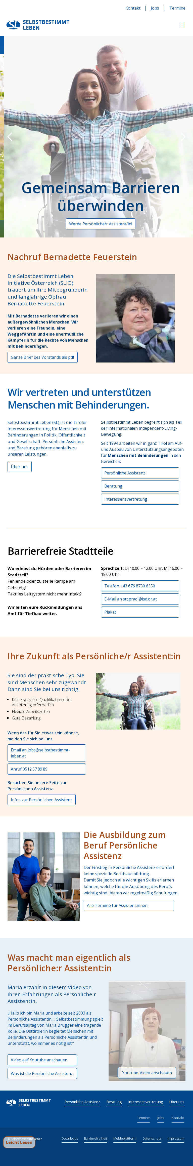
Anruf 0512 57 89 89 (29, 769)
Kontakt (132, 8)
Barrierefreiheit (95, 1138)
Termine (177, 8)
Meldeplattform (124, 1138)
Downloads (70, 1138)
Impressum (176, 1138)
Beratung (113, 486)
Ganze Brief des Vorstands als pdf (42, 357)
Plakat (110, 612)
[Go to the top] (184, 1142)
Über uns (19, 466)
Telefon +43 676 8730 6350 (129, 586)
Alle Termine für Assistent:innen (117, 905)
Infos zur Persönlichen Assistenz (41, 799)
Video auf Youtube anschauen (39, 1060)
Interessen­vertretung (145, 1101)
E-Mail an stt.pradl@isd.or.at (130, 599)
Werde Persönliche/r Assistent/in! (96, 224)
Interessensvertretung (125, 499)
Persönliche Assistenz (124, 473)
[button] (182, 25)
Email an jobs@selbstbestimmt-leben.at (40, 753)
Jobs (155, 8)
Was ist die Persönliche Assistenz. (42, 1073)
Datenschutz (151, 1138)
